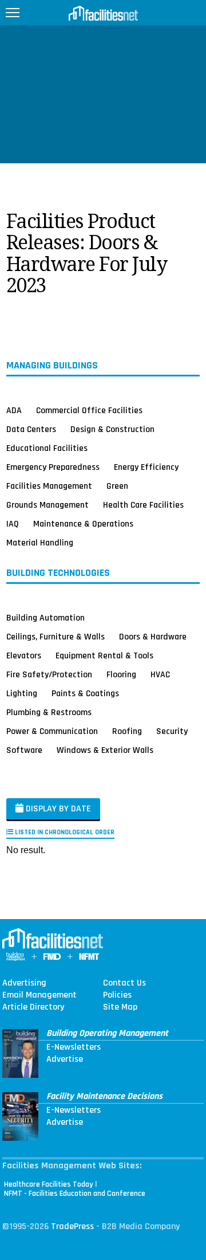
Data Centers (31, 429)
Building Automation (45, 617)
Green (117, 486)
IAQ (12, 523)
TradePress (72, 1226)
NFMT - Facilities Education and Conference (74, 1194)
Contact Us (124, 983)
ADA (14, 410)
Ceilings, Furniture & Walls (55, 636)
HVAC (160, 674)
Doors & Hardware (153, 636)
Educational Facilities (47, 448)
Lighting (21, 693)
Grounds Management (47, 505)
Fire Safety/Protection (49, 674)
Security (172, 731)
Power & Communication (52, 731)
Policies (117, 995)
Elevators (23, 655)
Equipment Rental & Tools (104, 655)
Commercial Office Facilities (89, 410)
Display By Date (57, 809)
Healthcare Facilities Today (48, 1184)
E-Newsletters (73, 1047)
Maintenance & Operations (83, 523)
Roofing (127, 731)
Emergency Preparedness (53, 467)
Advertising (24, 983)
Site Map (120, 1007)
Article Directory (33, 1007)
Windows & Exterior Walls (105, 750)
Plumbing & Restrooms (49, 712)
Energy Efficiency (146, 467)
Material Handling (39, 542)
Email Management (39, 995)
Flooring (121, 674)
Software (24, 750)
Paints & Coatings (85, 693)
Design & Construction (112, 429)
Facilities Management (49, 486)
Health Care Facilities (143, 505)
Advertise (64, 1059)
